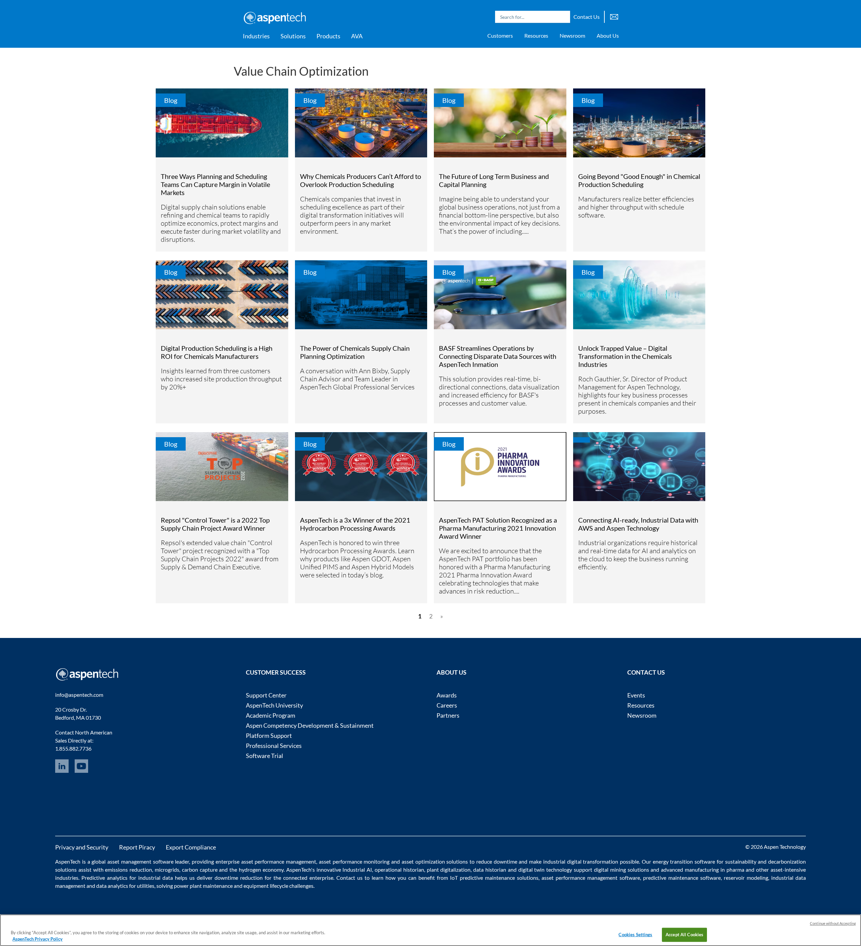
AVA (357, 36)
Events (636, 695)
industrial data (155, 877)
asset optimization (423, 861)
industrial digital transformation (581, 861)
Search (563, 17)
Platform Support (269, 735)
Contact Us (586, 16)
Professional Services (274, 745)
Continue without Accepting (833, 923)
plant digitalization (449, 869)
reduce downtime (496, 861)
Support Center (266, 695)
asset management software (140, 861)
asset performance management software (590, 877)
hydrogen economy (261, 869)
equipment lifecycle (266, 885)
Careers (447, 705)
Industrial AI (357, 869)
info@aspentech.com (79, 694)
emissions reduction (128, 869)
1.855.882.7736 (73, 748)
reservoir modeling (746, 877)
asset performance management (278, 861)
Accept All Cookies (684, 934)
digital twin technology (545, 869)
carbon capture (200, 869)
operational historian (399, 869)
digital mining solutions (621, 869)
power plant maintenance (203, 885)
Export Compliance (191, 847)
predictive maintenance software (681, 877)
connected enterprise (308, 877)
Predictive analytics (104, 877)
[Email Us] (614, 16)
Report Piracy (137, 847)
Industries (256, 36)
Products (328, 36)
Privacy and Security (81, 847)
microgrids (167, 869)
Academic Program (270, 715)
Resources (536, 35)
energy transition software (684, 861)
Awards (447, 695)
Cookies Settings (635, 934)
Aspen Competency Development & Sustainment (310, 725)
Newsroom (572, 35)
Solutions (293, 36)
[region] (430, 930)
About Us (608, 35)
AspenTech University (274, 705)
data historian (489, 869)
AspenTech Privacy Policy (37, 939)
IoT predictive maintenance (482, 877)
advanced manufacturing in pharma (702, 869)
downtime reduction (239, 877)
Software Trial (264, 755)
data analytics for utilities (125, 885)
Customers (500, 35)
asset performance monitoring (354, 861)
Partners (448, 715)
